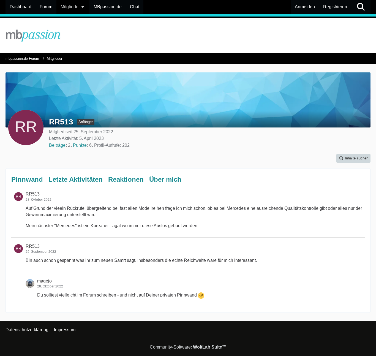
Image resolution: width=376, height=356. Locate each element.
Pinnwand (27, 179)
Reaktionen (126, 179)
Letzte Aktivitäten (75, 179)
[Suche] (360, 7)
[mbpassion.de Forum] (188, 35)
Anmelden (305, 6)
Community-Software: (188, 347)
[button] (353, 158)
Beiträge (57, 145)
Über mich (165, 179)
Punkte (80, 145)
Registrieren (335, 6)
